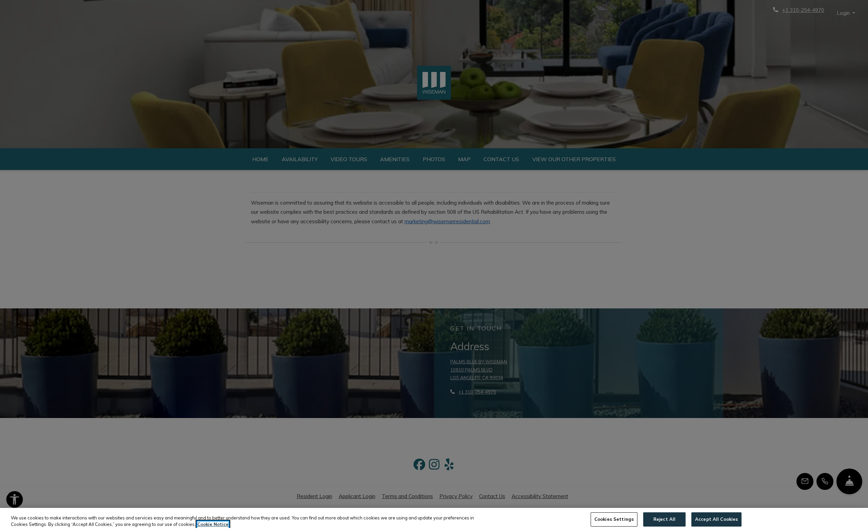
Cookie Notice (213, 524)
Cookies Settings (614, 519)
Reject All (664, 519)
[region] (434, 520)
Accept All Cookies (716, 519)
